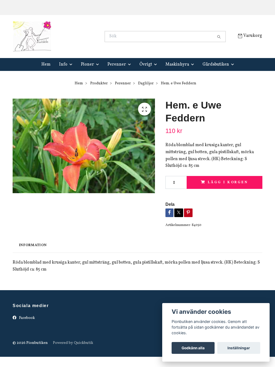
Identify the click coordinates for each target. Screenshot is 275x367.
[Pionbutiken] (75, 36)
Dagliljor (146, 83)
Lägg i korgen (228, 182)
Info (63, 64)
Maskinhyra (177, 64)
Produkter (99, 83)
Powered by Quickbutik (73, 343)
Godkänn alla (193, 348)
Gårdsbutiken (215, 64)
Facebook (26, 318)
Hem (45, 64)
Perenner (116, 64)
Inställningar (238, 348)
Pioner (87, 64)
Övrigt (145, 64)
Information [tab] (33, 245)
